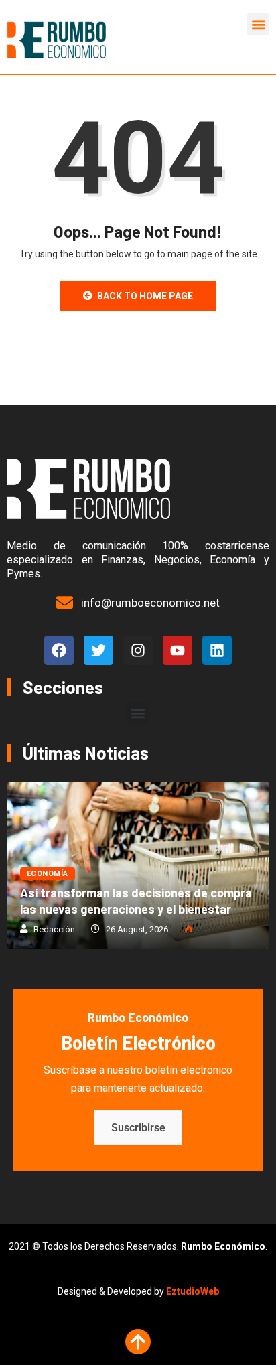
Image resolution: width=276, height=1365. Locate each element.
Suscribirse (138, 1127)
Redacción (54, 929)
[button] (258, 24)
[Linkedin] (217, 650)
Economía (47, 873)
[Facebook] (59, 650)
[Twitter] (98, 650)
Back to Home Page (145, 296)
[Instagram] (138, 650)
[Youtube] (177, 650)
